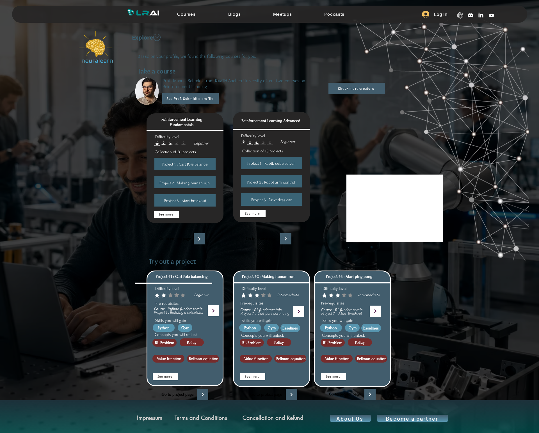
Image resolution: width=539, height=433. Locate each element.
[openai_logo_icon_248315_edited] (460, 15)
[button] (356, 88)
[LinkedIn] (481, 15)
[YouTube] (491, 15)
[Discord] (470, 15)
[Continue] (199, 238)
